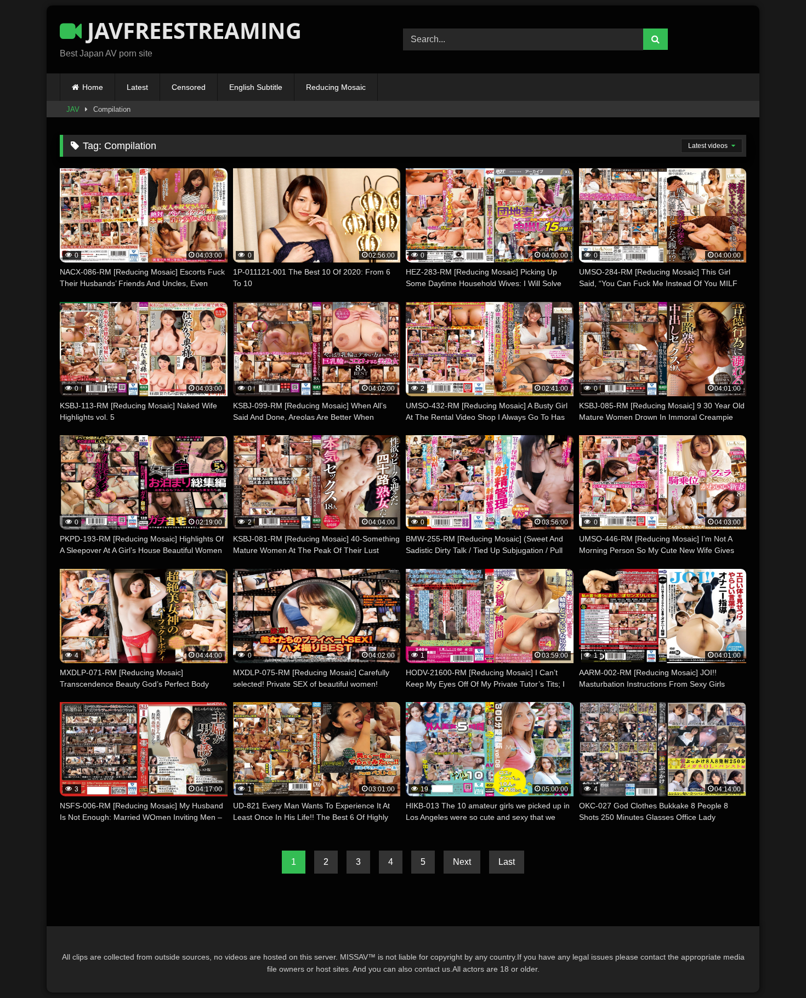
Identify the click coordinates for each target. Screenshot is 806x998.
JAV (73, 109)
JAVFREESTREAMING (192, 30)
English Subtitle (255, 87)
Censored (189, 87)
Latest (137, 87)
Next (462, 861)
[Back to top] (772, 965)
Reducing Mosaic (336, 87)
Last (506, 861)
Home (92, 87)
